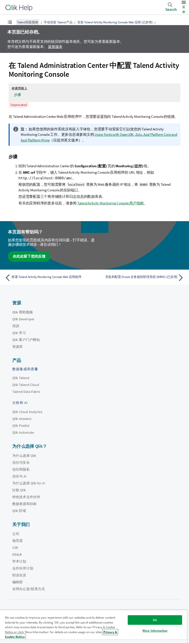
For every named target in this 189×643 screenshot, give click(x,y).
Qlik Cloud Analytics (27, 412)
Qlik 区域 (19, 510)
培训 (15, 326)
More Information (154, 630)
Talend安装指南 (27, 22)
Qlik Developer (23, 319)
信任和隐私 (21, 469)
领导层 (17, 540)
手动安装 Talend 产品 (58, 22)
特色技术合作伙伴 (26, 497)
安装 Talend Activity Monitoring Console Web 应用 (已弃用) (115, 22)
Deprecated (19, 105)
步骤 (17, 94)
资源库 (17, 346)
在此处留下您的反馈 (29, 256)
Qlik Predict (21, 425)
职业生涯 (19, 575)
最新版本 (55, 46)
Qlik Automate (23, 432)
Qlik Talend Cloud (25, 385)
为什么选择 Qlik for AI (28, 483)
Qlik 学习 (19, 333)
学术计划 (19, 561)
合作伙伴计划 (22, 568)
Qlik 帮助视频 (22, 312)
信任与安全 (21, 462)
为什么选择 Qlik (24, 455)
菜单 (183, 9)
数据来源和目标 (24, 504)
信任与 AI (19, 476)
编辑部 (17, 582)
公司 (15, 534)
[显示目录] (10, 22)
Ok (155, 620)
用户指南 (110, 203)
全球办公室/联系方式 (28, 589)
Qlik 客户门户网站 (26, 339)
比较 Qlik (19, 490)
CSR (15, 547)
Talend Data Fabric (26, 391)
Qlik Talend (20, 378)
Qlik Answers (22, 418)
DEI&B (17, 554)
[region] (93, 626)
